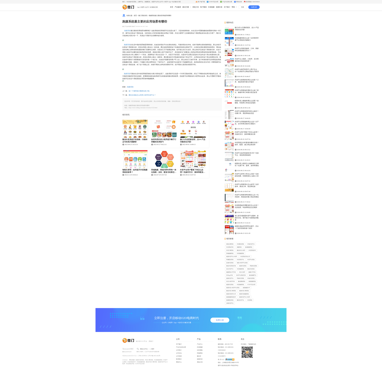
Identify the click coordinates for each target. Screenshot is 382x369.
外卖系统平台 (240, 259)
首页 (171, 7)
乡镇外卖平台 (229, 303)
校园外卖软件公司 (231, 294)
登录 (242, 7)
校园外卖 (219, 7)
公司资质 (179, 356)
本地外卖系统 (251, 278)
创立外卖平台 (229, 269)
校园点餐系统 (229, 244)
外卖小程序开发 (230, 281)
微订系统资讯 (142, 15)
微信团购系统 (241, 281)
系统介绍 (195, 7)
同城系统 (200, 353)
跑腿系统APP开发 (231, 272)
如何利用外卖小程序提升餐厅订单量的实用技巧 (163, 140)
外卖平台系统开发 (241, 275)
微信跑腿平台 (252, 275)
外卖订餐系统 (229, 250)
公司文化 (179, 353)
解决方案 (186, 7)
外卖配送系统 (240, 244)
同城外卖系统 (253, 266)
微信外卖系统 (251, 269)
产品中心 (200, 344)
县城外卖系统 (229, 262)
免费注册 (254, 7)
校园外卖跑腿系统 (244, 294)
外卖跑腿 (211, 7)
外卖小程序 (242, 272)
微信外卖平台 (240, 300)
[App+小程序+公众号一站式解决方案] (128, 7)
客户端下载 (201, 1)
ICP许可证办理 (213, 1)
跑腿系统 (127, 30)
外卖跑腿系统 (240, 253)
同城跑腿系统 (229, 253)
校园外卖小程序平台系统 (232, 287)
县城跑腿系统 (248, 247)
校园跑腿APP (246, 287)
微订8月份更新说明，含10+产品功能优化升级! (192, 140)
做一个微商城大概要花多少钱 (139, 91)
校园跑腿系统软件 (231, 297)
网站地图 (132, 360)
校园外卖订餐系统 (244, 290)
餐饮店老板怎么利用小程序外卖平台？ (142, 95)
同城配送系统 (229, 259)
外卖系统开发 (229, 247)
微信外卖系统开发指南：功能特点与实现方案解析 (134, 140)
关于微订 (227, 7)
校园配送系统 (229, 300)
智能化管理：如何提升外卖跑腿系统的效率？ (134, 171)
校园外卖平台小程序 (231, 256)
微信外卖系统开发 (231, 266)
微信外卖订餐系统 (231, 290)
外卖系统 (249, 300)
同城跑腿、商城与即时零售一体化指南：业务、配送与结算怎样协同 (163, 171)
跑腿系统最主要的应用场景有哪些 (160, 15)
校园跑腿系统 (252, 281)
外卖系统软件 (252, 250)
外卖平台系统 (251, 259)
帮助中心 (179, 362)
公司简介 (179, 350)
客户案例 (203, 7)
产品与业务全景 (227, 1)
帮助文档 (239, 1)
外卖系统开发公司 (245, 256)
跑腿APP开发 (252, 272)
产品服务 (178, 7)
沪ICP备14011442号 (154, 355)
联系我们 (179, 359)
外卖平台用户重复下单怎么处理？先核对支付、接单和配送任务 (192, 171)
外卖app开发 (229, 275)
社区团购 (200, 350)
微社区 (199, 356)
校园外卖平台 (229, 278)
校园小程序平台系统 (242, 262)
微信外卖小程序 (241, 250)
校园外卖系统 (242, 266)
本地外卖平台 (251, 244)
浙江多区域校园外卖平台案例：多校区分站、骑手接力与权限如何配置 (247, 218)
